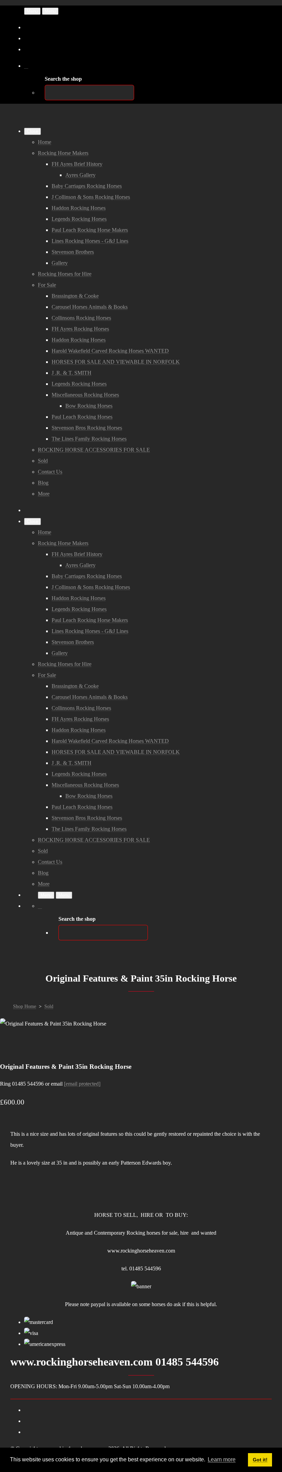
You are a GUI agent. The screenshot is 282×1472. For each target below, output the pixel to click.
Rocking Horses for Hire (64, 274)
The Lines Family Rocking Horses (89, 439)
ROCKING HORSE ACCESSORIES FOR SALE (94, 450)
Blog (43, 483)
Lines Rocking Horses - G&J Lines (90, 241)
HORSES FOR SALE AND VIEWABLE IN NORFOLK (116, 362)
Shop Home (24, 1006)
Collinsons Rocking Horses (81, 318)
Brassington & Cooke (75, 296)
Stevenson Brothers (73, 252)
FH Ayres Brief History (77, 164)
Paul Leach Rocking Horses (82, 417)
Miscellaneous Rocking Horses (85, 395)
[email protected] (82, 1084)
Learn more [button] (222, 1459)
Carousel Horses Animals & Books (90, 307)
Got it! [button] (260, 1459)
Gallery (60, 263)
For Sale (47, 285)
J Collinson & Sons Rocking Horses (91, 197)
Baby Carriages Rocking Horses (87, 186)
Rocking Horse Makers (63, 153)
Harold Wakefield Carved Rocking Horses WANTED (110, 351)
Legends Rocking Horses (79, 219)
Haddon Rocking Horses (79, 208)
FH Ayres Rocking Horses (80, 329)
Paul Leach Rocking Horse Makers (90, 230)
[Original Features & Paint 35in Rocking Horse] (11, 1045)
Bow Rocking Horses (88, 406)
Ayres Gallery (80, 175)
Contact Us (50, 472)
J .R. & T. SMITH (71, 373)
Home (44, 142)
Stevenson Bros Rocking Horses (87, 428)
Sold (43, 461)
